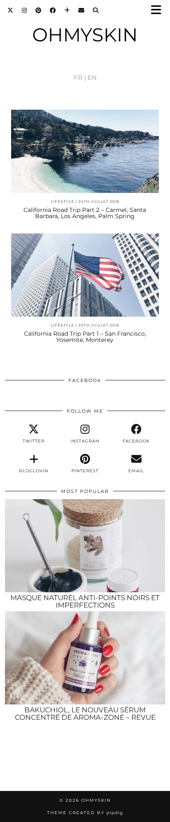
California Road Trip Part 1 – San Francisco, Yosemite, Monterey (85, 337)
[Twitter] (10, 10)
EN (92, 78)
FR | (80, 78)
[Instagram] (24, 10)
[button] (159, 10)
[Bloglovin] (67, 10)
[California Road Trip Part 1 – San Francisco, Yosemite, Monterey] (85, 275)
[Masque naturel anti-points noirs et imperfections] (85, 545)
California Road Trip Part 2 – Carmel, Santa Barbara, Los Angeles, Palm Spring (85, 213)
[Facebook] (53, 10)
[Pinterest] (38, 10)
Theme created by (85, 812)
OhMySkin (85, 34)
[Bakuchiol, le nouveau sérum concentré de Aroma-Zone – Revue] (85, 657)
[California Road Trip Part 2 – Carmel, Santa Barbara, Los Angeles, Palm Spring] (85, 151)
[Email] (81, 10)
